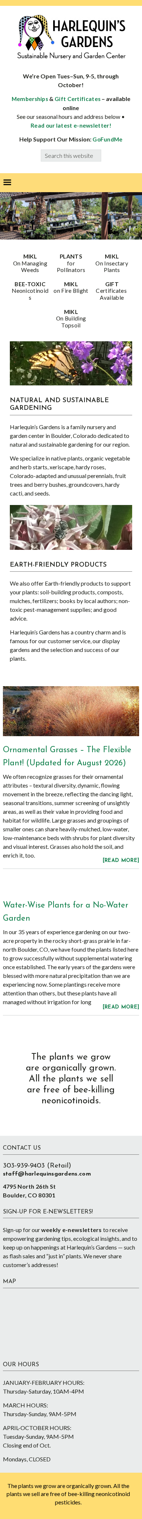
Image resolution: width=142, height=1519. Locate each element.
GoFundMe (107, 139)
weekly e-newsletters (71, 1229)
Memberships (30, 99)
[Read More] (121, 860)
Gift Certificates (77, 99)
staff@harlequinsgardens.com (47, 1174)
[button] (7, 182)
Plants (71, 263)
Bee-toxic (30, 291)
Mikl (30, 263)
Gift (112, 291)
